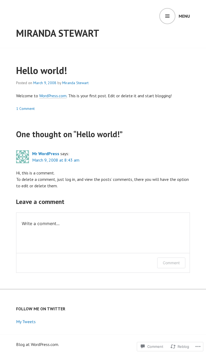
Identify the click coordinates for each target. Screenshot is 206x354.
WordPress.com (53, 95)
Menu (184, 16)
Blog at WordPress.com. (37, 344)
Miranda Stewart (57, 33)
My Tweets (26, 321)
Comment (171, 262)
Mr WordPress (45, 153)
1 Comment (25, 108)
